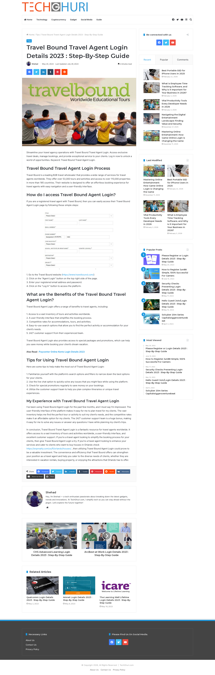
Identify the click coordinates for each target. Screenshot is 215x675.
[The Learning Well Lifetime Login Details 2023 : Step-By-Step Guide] (116, 585)
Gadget (73, 19)
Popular (164, 59)
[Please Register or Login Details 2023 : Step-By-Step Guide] (151, 259)
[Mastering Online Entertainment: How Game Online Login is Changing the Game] (151, 135)
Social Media (86, 19)
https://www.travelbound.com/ (78, 274)
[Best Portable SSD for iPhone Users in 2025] (151, 74)
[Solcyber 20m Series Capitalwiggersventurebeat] (151, 318)
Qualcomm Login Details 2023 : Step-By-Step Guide (40, 598)
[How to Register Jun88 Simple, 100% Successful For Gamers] (151, 273)
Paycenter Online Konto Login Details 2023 (61, 351)
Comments (182, 59)
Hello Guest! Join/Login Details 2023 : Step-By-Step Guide (174, 303)
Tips (38, 34)
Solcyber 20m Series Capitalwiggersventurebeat (175, 317)
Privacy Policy (32, 649)
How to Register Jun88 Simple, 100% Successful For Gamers (175, 272)
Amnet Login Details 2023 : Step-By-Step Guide (77, 598)
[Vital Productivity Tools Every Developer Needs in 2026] (151, 104)
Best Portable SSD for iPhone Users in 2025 (177, 182)
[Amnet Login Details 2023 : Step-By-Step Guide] (79, 585)
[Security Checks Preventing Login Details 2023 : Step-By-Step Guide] (151, 287)
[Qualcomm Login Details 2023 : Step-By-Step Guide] (42, 585)
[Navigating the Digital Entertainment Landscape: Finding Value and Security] (151, 118)
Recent (147, 59)
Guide (99, 19)
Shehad (35, 64)
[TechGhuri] (55, 7)
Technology (41, 19)
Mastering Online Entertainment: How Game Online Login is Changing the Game (153, 185)
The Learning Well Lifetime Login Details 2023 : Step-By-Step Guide (115, 600)
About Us (30, 640)
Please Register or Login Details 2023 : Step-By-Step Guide (175, 258)
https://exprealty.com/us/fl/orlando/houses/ (48, 448)
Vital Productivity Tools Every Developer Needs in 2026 (174, 103)
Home (29, 19)
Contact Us (31, 645)
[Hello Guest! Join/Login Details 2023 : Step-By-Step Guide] (151, 304)
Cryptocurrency (58, 19)
